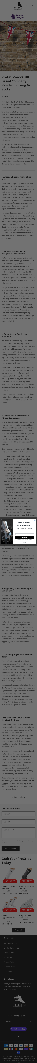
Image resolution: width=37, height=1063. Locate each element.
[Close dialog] (35, 520)
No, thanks (24, 542)
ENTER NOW (24, 537)
